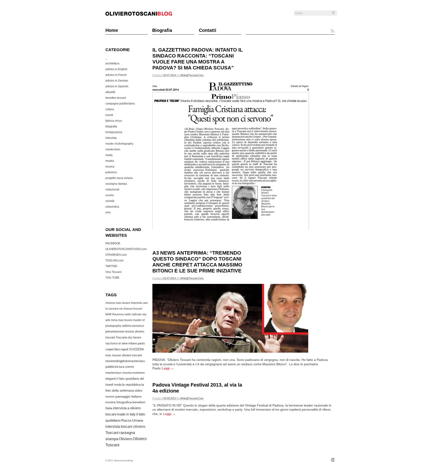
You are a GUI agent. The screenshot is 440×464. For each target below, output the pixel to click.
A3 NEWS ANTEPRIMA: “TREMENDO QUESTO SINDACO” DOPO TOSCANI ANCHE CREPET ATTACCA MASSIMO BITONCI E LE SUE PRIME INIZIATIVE (197, 262)
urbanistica (112, 206)
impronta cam (139, 303)
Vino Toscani (113, 272)
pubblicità (111, 366)
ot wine (123, 343)
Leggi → (168, 368)
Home (111, 30)
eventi (109, 115)
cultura (109, 109)
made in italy (126, 414)
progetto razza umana (119, 178)
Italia (108, 408)
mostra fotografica (118, 402)
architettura (112, 63)
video (138, 390)
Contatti (207, 30)
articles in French (116, 75)
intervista (111, 138)
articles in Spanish (116, 86)
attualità (110, 92)
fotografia (111, 126)
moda (109, 155)
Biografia (162, 30)
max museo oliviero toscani (123, 355)
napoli (124, 349)
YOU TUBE (112, 277)
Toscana (121, 337)
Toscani (111, 433)
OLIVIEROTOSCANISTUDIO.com (126, 249)
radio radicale (133, 314)
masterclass (112, 149)
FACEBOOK (112, 243)
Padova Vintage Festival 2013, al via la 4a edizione (197, 388)
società (109, 201)
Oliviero (125, 439)
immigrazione (113, 132)
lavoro (137, 337)
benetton (138, 402)
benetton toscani (115, 97)
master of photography (119, 143)
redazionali (112, 189)
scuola (109, 195)
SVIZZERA (136, 349)
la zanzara (111, 308)
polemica (111, 172)
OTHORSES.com (116, 254)
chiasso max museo (117, 303)
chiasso (128, 308)
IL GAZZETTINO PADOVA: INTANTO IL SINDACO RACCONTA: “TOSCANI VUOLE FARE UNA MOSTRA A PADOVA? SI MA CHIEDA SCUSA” (197, 59)
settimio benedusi (133, 325)
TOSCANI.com (114, 260)
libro (117, 349)
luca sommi (126, 366)
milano (132, 343)
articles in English (116, 69)
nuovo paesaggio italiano (123, 396)
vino (108, 212)
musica (109, 166)
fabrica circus (113, 120)
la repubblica (131, 384)
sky (130, 337)
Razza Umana (132, 420)
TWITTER (111, 266)
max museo (125, 320)
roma (114, 320)
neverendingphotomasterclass (125, 361)
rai (120, 308)
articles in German (116, 80)
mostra (109, 160)
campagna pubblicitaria (120, 103)
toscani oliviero (133, 426)
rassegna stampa (116, 183)
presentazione (114, 331)
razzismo (111, 343)
